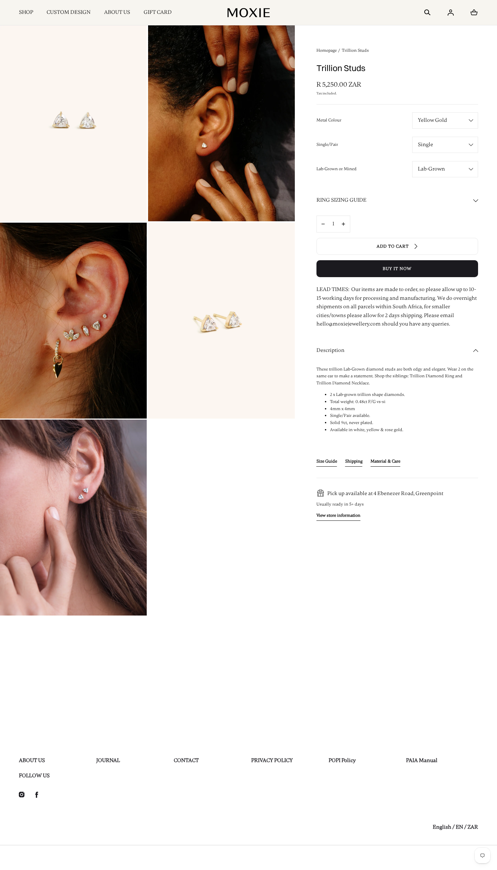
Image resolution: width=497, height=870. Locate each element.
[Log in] (451, 12)
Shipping (353, 461)
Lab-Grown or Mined (336, 169)
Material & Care (385, 461)
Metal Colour (328, 120)
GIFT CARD (158, 12)
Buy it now (397, 268)
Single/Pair (327, 144)
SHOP (26, 12)
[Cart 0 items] (474, 12)
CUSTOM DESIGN (69, 12)
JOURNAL (108, 760)
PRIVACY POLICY (272, 760)
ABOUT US (117, 12)
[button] (427, 12)
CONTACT (186, 760)
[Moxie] (249, 12)
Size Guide (326, 461)
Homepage (326, 50)
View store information (338, 515)
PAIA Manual (421, 760)
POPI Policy (342, 760)
